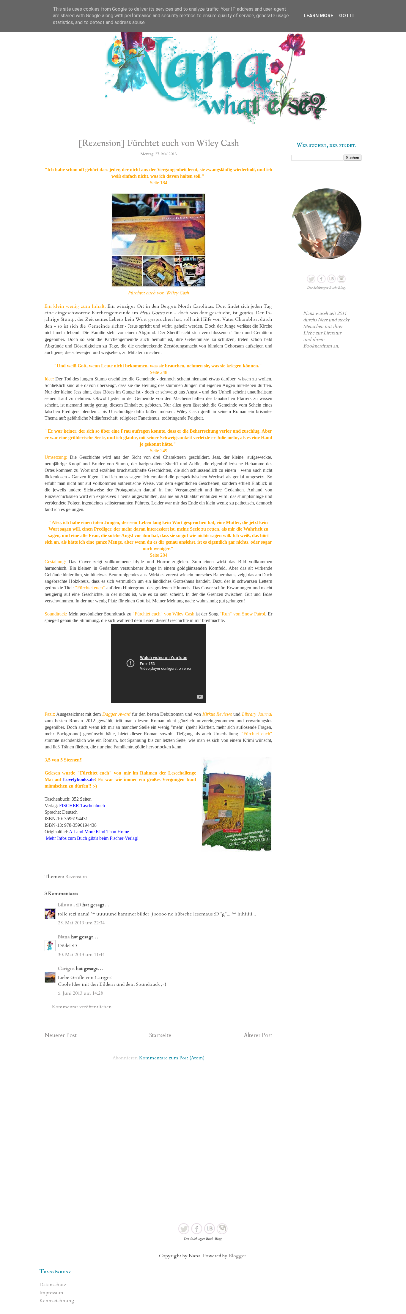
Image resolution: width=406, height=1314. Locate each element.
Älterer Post (258, 1035)
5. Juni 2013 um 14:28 (80, 993)
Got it (347, 15)
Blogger (237, 1256)
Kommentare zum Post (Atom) (171, 1058)
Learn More (318, 15)
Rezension (76, 876)
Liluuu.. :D (69, 905)
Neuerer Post (61, 1035)
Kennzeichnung (57, 1300)
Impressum (51, 1292)
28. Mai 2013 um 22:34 (81, 923)
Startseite (160, 1035)
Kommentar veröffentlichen (82, 1007)
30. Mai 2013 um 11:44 (81, 954)
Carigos (66, 968)
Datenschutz (53, 1284)
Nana (64, 937)
